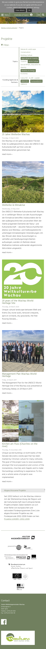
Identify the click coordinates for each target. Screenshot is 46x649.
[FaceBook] (4, 622)
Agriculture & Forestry (29, 58)
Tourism (23, 61)
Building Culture (26, 55)
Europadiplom (36, 81)
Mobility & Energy (28, 70)
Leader (37, 78)
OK (29, 10)
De (39, 15)
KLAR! (31, 78)
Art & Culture (33, 61)
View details (20, 10)
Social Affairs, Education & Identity (30, 66)
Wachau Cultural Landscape (9, 28)
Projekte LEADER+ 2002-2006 (17, 519)
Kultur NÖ (24, 78)
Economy (24, 73)
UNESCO (24, 84)
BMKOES (24, 81)
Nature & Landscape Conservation (28, 51)
